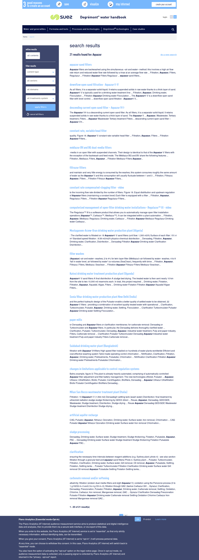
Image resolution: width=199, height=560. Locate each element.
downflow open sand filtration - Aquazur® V (94, 84)
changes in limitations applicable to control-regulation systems (104, 368)
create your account (164, 4)
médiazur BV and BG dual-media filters (91, 147)
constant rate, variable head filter (88, 130)
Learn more (160, 519)
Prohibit (147, 519)
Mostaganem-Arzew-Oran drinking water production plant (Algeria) (106, 230)
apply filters (40, 106)
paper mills (76, 319)
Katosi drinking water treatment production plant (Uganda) (102, 273)
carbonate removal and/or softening (89, 478)
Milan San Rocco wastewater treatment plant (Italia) (98, 392)
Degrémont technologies (116, 28)
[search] (173, 29)
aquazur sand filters (81, 64)
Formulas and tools (58, 28)
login (165, 17)
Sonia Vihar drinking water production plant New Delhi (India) (103, 296)
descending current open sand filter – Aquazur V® (97, 107)
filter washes (77, 253)
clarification (76, 451)
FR (171, 17)
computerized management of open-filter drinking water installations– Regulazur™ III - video (120, 207)
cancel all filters (37, 114)
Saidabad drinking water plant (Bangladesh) (94, 345)
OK (137, 519)
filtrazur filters (78, 167)
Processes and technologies (86, 28)
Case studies (139, 28)
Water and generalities (35, 28)
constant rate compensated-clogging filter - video (97, 187)
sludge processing (79, 432)
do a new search (169, 54)
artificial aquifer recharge (84, 415)
